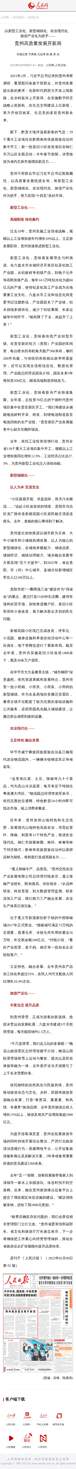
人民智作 (42, 1447)
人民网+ (26, 1424)
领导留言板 (58, 1424)
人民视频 (10, 1447)
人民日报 (10, 1424)
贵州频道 (18, 17)
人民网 (5, 17)
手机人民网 (42, 1424)
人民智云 (26, 1447)
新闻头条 (33, 17)
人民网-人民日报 (56, 65)
